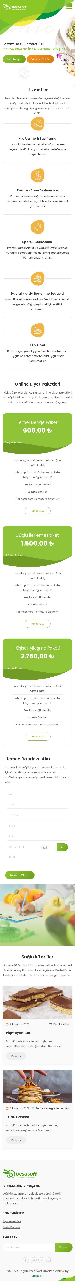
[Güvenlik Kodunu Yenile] (62, 847)
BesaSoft (37, 1276)
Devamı (16, 1056)
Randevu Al (37, 511)
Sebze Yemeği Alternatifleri (52, 1108)
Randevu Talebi (40, 59)
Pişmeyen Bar (18, 1032)
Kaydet (63, 1247)
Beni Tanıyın (14, 59)
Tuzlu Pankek (17, 1116)
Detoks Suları (61, 1024)
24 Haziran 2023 (19, 1024)
